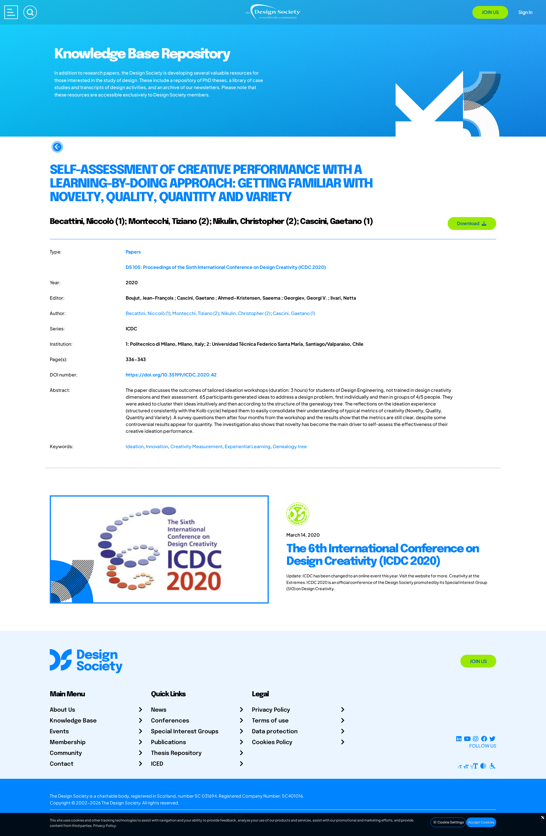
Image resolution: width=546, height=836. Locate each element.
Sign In (525, 12)
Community (66, 753)
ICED (157, 764)
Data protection (275, 732)
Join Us (490, 12)
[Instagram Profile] (475, 739)
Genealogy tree (290, 446)
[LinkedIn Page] (459, 739)
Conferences (170, 721)
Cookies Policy (272, 743)
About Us (62, 710)
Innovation (157, 446)
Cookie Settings (450, 822)
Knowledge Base (73, 721)
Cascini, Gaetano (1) (294, 313)
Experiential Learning (247, 446)
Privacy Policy (271, 710)
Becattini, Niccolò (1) (148, 313)
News (158, 710)
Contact (61, 764)
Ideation (135, 446)
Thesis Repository (176, 753)
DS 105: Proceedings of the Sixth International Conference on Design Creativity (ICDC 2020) (226, 267)
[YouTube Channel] (467, 739)
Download (469, 223)
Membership (68, 743)
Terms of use (270, 721)
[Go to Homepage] (273, 12)
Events (59, 732)
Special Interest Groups (184, 732)
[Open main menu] (11, 12)
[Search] (30, 12)
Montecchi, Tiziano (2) (195, 313)
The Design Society (121, 802)
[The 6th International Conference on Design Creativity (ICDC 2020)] (159, 549)
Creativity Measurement (196, 446)
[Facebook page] (484, 739)
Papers (133, 252)
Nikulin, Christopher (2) (245, 313)
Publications (168, 743)
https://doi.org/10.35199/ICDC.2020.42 (171, 375)
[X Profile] (492, 739)
